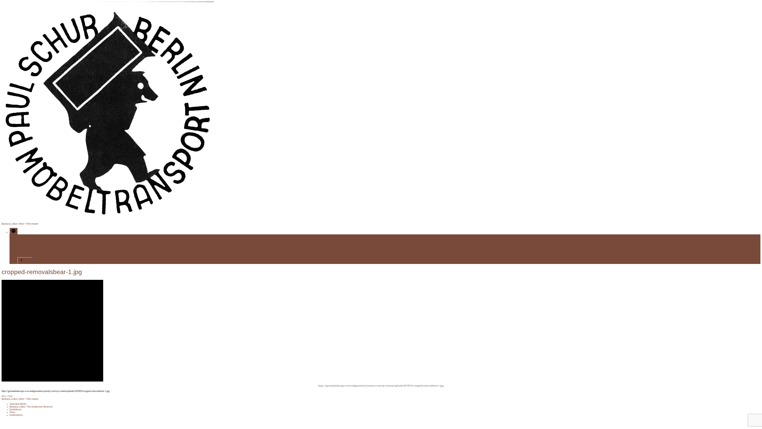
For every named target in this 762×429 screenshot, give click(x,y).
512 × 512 (7, 396)
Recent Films (26, 243)
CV (19, 251)
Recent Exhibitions (30, 240)
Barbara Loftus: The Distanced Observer (31, 406)
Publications (16, 415)
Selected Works (28, 236)
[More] (13, 231)
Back (27, 261)
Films (12, 412)
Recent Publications (31, 247)
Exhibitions (15, 409)
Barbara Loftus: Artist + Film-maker (20, 223)
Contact (22, 255)
